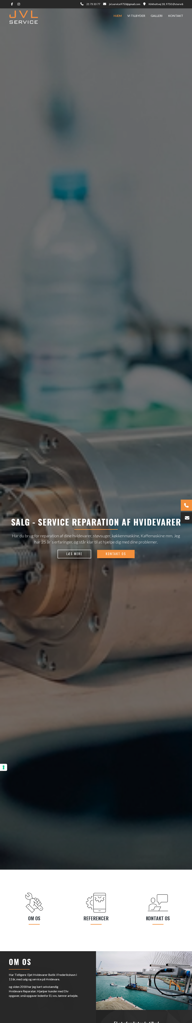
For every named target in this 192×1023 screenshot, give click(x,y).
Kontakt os (116, 554)
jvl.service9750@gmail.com (124, 4)
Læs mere (74, 554)
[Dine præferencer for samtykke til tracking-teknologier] (3, 767)
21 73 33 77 (93, 4)
